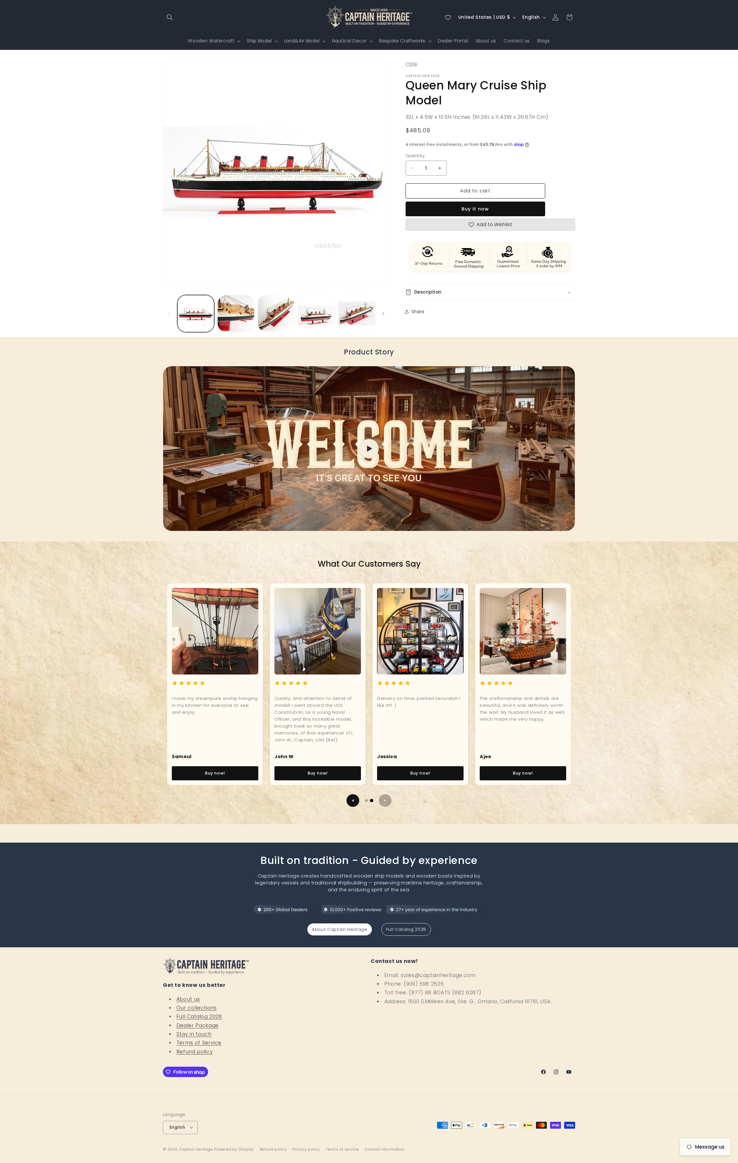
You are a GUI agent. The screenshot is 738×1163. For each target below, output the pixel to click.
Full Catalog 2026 (406, 929)
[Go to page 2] (371, 800)
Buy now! (318, 773)
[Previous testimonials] (353, 800)
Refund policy (194, 1051)
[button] (170, 17)
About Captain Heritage (339, 929)
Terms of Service (199, 1042)
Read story (215, 773)
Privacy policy (306, 1149)
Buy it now (475, 209)
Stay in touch (194, 1034)
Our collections (196, 1007)
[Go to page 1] (366, 800)
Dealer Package (197, 1025)
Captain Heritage (196, 1149)
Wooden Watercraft (211, 41)
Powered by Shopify (234, 1149)
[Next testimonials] (385, 800)
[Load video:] (369, 448)
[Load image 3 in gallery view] (276, 313)
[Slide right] (383, 313)
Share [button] (418, 312)
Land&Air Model (302, 41)
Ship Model (259, 41)
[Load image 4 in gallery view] (316, 313)
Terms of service (342, 1149)
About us (188, 999)
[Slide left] (169, 313)
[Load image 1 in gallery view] (195, 313)
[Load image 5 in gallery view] (356, 313)
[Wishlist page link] (448, 17)
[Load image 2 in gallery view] (236, 313)
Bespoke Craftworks (402, 41)
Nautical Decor (349, 41)
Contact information (385, 1149)
